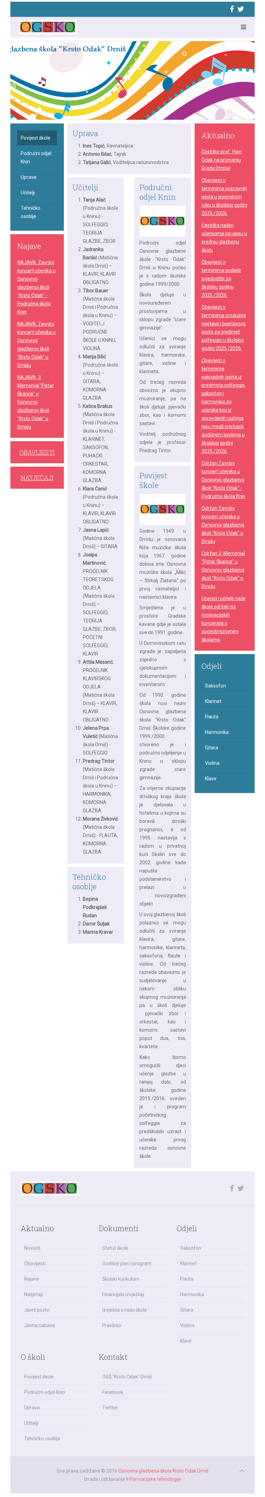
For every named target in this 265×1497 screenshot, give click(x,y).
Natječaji (33, 1294)
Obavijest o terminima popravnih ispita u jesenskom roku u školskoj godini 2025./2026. (224, 196)
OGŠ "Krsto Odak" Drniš (127, 1376)
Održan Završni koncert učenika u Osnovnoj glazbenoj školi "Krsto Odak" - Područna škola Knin (223, 479)
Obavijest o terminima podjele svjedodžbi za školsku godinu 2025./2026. (221, 278)
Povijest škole (153, 480)
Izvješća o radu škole (124, 1310)
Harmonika (217, 732)
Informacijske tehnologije (153, 1479)
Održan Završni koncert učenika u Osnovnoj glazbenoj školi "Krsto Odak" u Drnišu (223, 525)
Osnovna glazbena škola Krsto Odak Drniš (163, 1471)
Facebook (112, 1392)
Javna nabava (39, 1325)
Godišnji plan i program (126, 1263)
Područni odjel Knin (157, 192)
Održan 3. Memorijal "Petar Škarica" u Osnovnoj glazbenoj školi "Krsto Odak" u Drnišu (223, 570)
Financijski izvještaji (123, 1294)
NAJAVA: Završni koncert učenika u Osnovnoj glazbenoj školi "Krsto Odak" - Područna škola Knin (36, 287)
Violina (212, 763)
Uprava (85, 133)
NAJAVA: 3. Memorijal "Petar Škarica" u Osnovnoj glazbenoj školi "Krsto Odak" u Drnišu (35, 402)
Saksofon (215, 685)
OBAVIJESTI (37, 452)
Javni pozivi (37, 1310)
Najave (31, 1279)
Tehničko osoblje (89, 881)
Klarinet (213, 701)
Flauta (211, 716)
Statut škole (115, 1248)
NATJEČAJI (37, 478)
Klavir (211, 778)
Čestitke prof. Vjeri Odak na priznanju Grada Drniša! (222, 160)
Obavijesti (35, 1263)
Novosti (32, 1248)
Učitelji (85, 187)
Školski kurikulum (120, 1279)
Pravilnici (111, 1325)
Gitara (211, 747)
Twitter (110, 1407)
